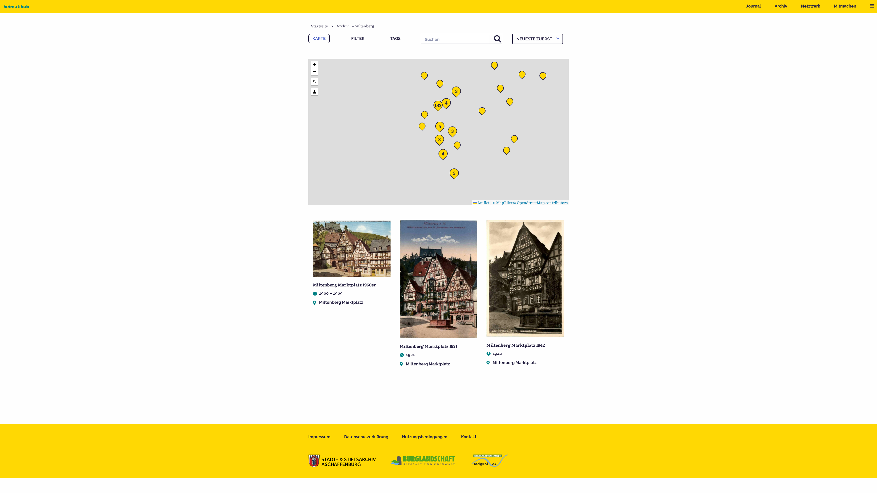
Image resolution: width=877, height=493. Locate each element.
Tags (395, 38)
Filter (358, 38)
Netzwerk (810, 6)
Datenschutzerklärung (366, 436)
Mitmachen (845, 6)
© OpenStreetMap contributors (540, 202)
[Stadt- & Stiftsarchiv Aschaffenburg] (342, 465)
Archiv (781, 6)
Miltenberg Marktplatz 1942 (515, 345)
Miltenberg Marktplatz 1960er (344, 285)
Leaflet (483, 202)
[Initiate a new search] (314, 81)
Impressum (319, 436)
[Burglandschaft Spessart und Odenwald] (423, 465)
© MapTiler (502, 202)
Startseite (319, 26)
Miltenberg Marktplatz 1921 (428, 346)
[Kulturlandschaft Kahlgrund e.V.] (489, 465)
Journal (753, 6)
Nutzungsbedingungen (424, 436)
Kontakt (468, 436)
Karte (319, 38)
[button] (483, 112)
